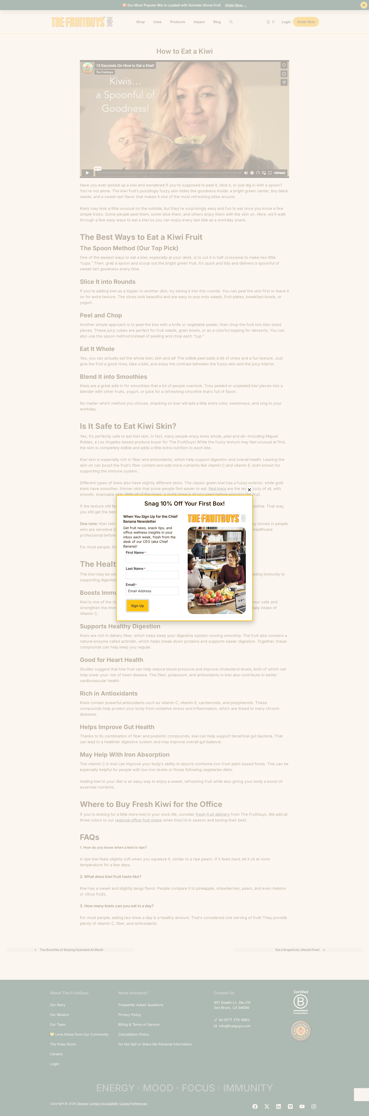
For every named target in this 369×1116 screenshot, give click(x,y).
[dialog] (184, 558)
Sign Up (137, 606)
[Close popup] (249, 489)
